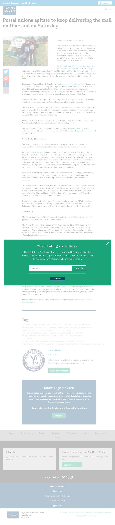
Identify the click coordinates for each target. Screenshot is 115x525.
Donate (57, 278)
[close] (107, 243)
